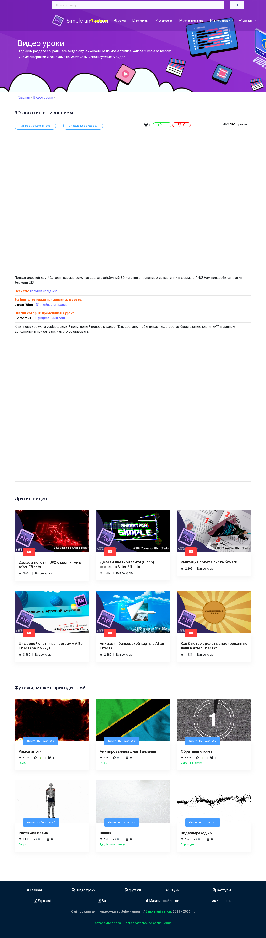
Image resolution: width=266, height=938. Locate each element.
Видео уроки (85, 890)
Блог (105, 901)
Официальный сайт (50, 318)
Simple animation (158, 911)
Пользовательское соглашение (147, 923)
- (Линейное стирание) (42, 305)
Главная (24, 98)
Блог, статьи (222, 20)
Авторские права (108, 923)
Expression (165, 20)
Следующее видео (82, 125)
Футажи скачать (193, 20)
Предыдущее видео (36, 125)
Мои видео (100, 20)
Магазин (248, 20)
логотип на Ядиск (43, 291)
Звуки (121, 20)
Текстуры (141, 20)
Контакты (224, 901)
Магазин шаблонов (163, 901)
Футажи (134, 890)
